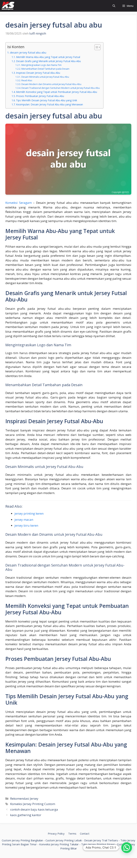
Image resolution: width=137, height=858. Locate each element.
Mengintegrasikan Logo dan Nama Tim (41, 65)
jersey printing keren (29, 513)
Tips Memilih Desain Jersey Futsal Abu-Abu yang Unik (46, 100)
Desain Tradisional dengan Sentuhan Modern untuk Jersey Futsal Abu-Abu (60, 87)
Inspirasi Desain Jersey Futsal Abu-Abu (38, 72)
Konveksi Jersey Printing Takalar (59, 844)
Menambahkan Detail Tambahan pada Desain (45, 68)
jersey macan (23, 519)
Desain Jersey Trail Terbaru (101, 840)
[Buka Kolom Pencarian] (114, 6)
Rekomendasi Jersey (24, 798)
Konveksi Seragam (18, 203)
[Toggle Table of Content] (96, 47)
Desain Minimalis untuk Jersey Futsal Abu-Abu (45, 76)
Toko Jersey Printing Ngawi (98, 844)
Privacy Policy (56, 833)
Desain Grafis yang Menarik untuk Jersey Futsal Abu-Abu (48, 61)
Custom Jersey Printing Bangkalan (22, 840)
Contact (84, 833)
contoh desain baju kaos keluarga (34, 809)
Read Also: (26, 80)
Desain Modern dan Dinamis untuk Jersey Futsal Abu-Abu (51, 84)
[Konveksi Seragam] (8, 6)
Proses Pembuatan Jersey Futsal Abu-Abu (40, 96)
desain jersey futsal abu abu (28, 52)
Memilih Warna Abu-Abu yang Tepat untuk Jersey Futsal (48, 57)
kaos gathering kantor (25, 815)
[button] (126, 847)
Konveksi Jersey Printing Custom (32, 804)
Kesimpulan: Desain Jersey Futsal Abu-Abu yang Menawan (49, 104)
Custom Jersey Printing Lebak (63, 840)
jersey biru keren (26, 525)
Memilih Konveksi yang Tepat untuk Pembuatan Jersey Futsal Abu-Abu (56, 92)
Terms (72, 833)
